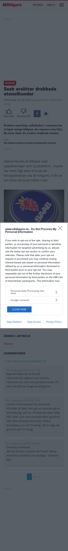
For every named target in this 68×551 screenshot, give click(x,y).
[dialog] (34, 275)
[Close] (61, 229)
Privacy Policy (53, 321)
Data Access (34, 321)
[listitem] (34, 292)
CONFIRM (19, 309)
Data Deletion (14, 321)
